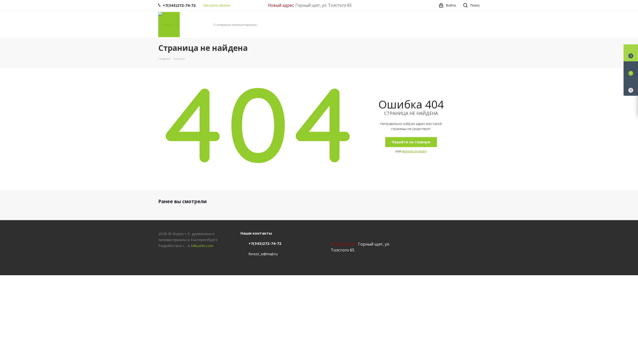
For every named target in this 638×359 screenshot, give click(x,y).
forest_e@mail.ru (263, 253)
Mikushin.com (202, 245)
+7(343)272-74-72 (264, 243)
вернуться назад (414, 151)
